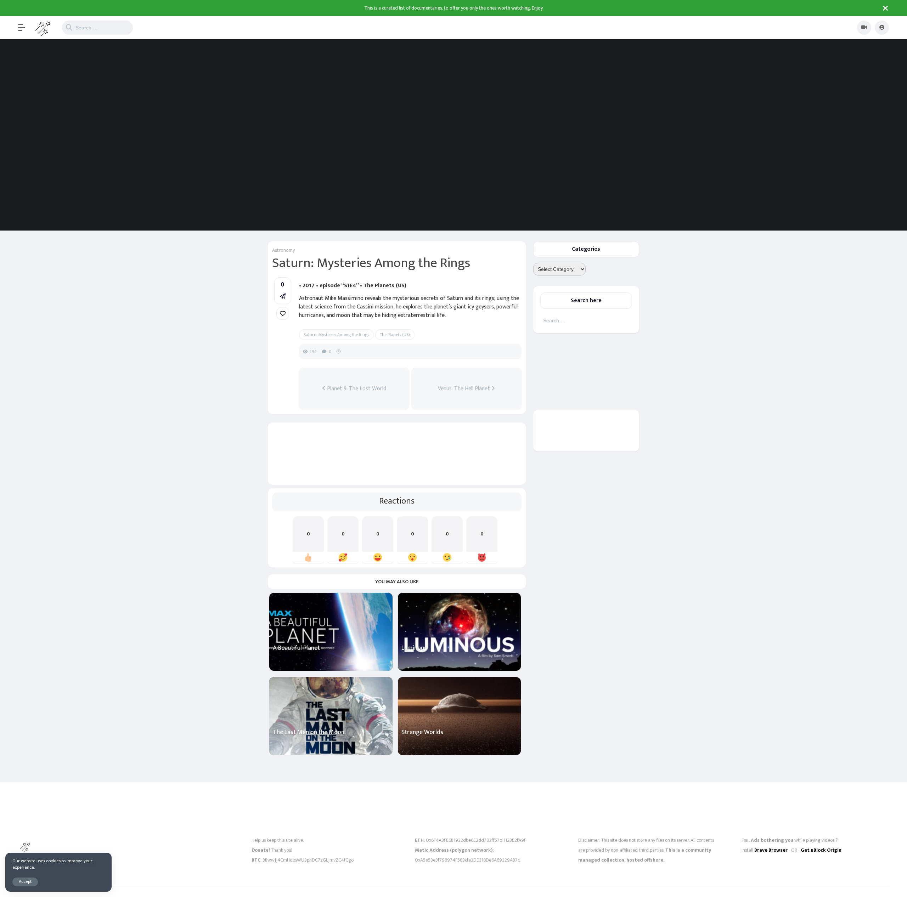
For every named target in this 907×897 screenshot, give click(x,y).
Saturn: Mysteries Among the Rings (336, 334)
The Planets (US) (395, 334)
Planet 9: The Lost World (356, 389)
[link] (282, 313)
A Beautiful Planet (296, 648)
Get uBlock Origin (821, 850)
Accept (25, 881)
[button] (25, 28)
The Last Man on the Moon (308, 732)
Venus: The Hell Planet (464, 389)
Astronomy (283, 250)
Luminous (414, 648)
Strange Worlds (422, 732)
